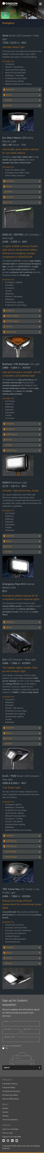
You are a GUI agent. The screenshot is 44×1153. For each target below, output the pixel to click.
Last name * (28, 1029)
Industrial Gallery (8, 1087)
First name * (8, 1029)
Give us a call (7, 1133)
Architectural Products (11, 1091)
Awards (5, 1108)
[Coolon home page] (9, 4)
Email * (6, 1021)
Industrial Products (9, 1084)
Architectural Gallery (10, 1095)
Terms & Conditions (10, 1120)
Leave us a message (10, 1129)
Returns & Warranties (10, 1099)
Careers (5, 1112)
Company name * (9, 1037)
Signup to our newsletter (11, 1137)
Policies (5, 1116)
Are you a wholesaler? (11, 1047)
